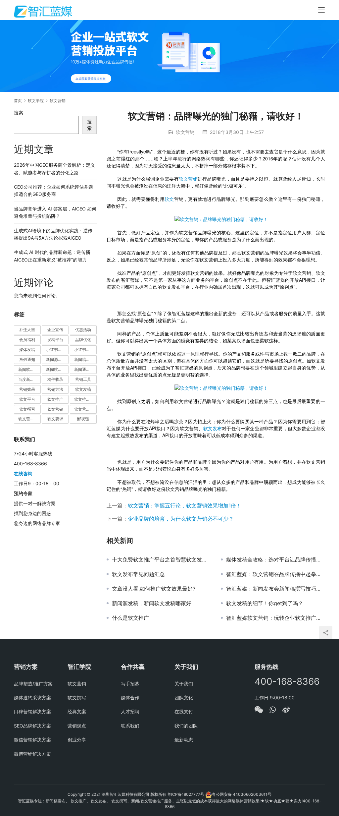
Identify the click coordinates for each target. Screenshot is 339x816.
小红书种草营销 (85, 349)
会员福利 (27, 339)
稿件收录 (55, 379)
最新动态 (183, 739)
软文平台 (27, 399)
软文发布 (212, 428)
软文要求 (55, 418)
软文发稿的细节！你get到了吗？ (264, 603)
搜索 (18, 112)
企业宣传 (55, 329)
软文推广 (55, 399)
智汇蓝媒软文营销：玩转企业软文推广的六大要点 (275, 618)
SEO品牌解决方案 (32, 726)
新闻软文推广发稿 (29, 369)
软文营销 (185, 132)
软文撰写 (27, 409)
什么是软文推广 (130, 618)
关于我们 (183, 683)
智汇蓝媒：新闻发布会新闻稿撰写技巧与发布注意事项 (275, 589)
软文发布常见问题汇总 (138, 574)
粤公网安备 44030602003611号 (241, 794)
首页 (18, 100)
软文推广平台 (85, 399)
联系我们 (130, 726)
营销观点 (77, 726)
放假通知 (27, 359)
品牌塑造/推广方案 (33, 683)
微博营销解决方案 (32, 754)
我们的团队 (186, 726)
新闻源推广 (56, 359)
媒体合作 (130, 697)
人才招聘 (130, 711)
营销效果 (27, 389)
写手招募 (130, 683)
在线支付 (183, 711)
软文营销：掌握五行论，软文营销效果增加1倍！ (184, 505)
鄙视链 (83, 418)
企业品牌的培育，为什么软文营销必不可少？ (181, 518)
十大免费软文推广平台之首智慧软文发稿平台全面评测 (161, 559)
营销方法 (55, 389)
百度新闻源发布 (29, 379)
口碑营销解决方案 (32, 711)
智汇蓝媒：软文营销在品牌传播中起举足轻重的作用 (275, 574)
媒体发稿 (27, 349)
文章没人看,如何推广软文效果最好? (153, 589)
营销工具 (83, 379)
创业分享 (77, 739)
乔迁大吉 (27, 329)
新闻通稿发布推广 (85, 369)
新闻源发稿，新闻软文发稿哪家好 (151, 603)
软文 (169, 199)
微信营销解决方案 (32, 739)
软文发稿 (83, 389)
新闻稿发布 (84, 359)
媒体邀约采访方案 (32, 697)
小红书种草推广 (57, 349)
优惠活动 (83, 329)
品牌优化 (83, 339)
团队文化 (183, 697)
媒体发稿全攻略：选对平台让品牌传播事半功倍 (275, 559)
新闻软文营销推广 (57, 369)
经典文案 (77, 711)
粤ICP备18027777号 (185, 794)
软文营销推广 (29, 418)
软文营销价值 (85, 409)
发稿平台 (55, 339)
